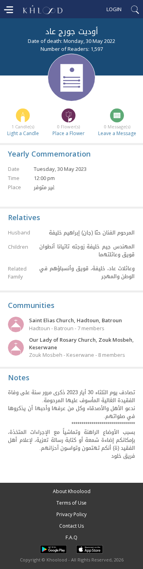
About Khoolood (72, 491)
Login (114, 9)
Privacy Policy (71, 514)
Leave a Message (117, 133)
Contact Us (71, 526)
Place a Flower (68, 133)
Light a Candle (23, 133)
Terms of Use (71, 502)
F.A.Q (71, 537)
